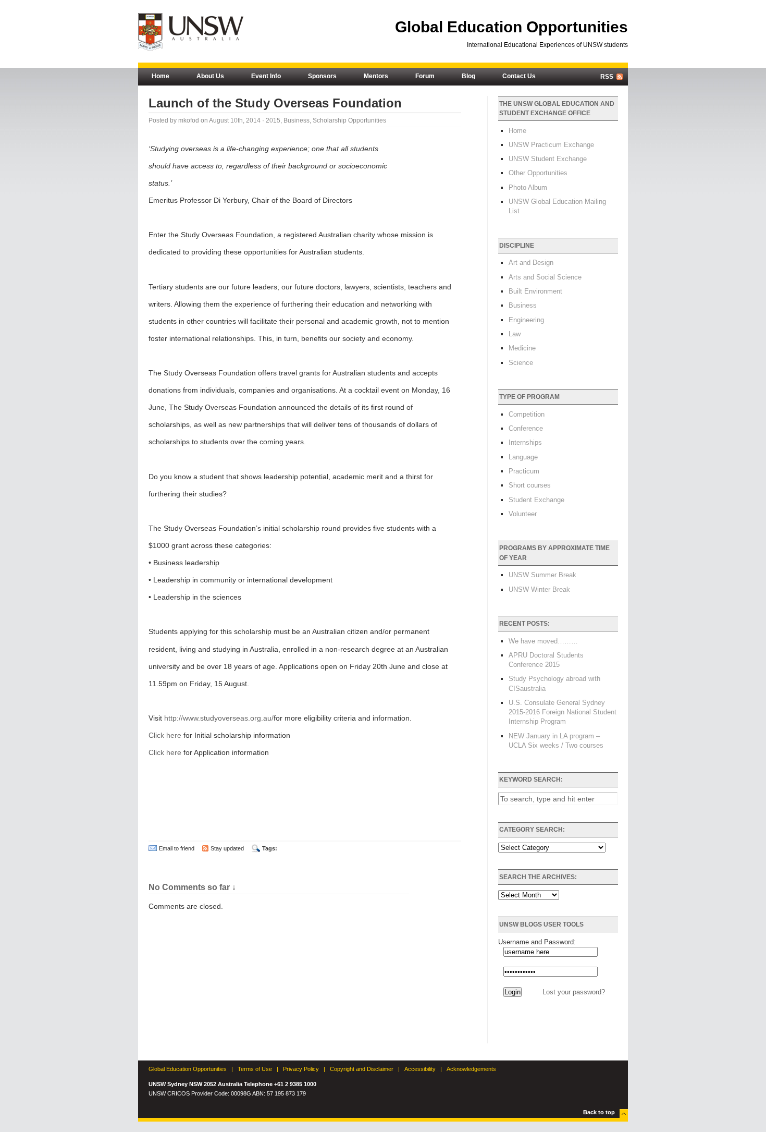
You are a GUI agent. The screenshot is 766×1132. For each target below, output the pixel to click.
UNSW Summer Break (542, 575)
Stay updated (227, 848)
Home (160, 76)
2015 (273, 120)
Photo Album (528, 187)
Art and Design (531, 262)
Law (515, 334)
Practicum (524, 471)
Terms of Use (255, 1069)
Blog (468, 76)
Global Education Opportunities (511, 26)
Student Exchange (536, 500)
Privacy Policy (301, 1069)
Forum (425, 76)
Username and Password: (537, 942)
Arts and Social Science (545, 277)
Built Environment (535, 291)
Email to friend (176, 848)
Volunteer (523, 514)
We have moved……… (543, 641)
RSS (606, 76)
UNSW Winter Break (539, 589)
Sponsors (322, 76)
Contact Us (519, 76)
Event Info (266, 76)
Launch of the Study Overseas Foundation (275, 103)
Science (521, 363)
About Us (210, 76)
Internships (525, 442)
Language (523, 457)
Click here (165, 735)
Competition (527, 414)
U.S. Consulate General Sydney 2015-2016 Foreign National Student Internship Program (562, 712)
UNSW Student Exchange (548, 159)
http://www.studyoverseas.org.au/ (219, 718)
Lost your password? (573, 992)
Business (296, 120)
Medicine (522, 348)
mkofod (188, 120)
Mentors (376, 76)
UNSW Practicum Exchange (551, 145)
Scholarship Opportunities (349, 120)
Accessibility (420, 1069)
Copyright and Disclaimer (361, 1069)
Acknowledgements (471, 1069)
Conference (526, 428)
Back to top (599, 1112)
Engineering (526, 320)
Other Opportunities (538, 173)
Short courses (530, 485)
